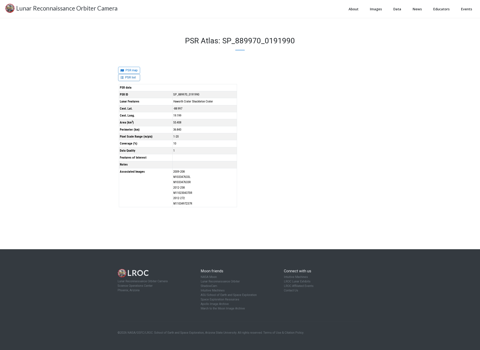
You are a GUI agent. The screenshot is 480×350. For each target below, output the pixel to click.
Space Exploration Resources (220, 299)
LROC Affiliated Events (299, 286)
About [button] (353, 9)
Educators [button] (441, 9)
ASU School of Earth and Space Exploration (229, 295)
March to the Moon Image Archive (223, 308)
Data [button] (397, 9)
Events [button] (466, 9)
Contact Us (291, 290)
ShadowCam (209, 286)
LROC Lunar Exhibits (297, 281)
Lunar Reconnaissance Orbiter (220, 281)
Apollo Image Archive (215, 304)
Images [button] (376, 9)
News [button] (417, 9)
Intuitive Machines (213, 290)
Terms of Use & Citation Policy (283, 332)
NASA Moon (209, 277)
